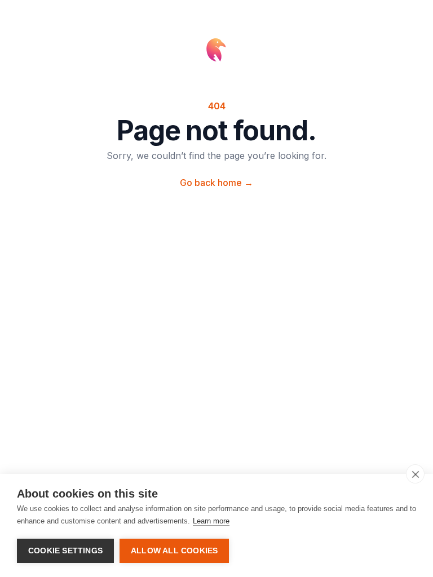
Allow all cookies (174, 551)
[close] (415, 473)
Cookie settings (65, 551)
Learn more (211, 521)
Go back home (216, 182)
